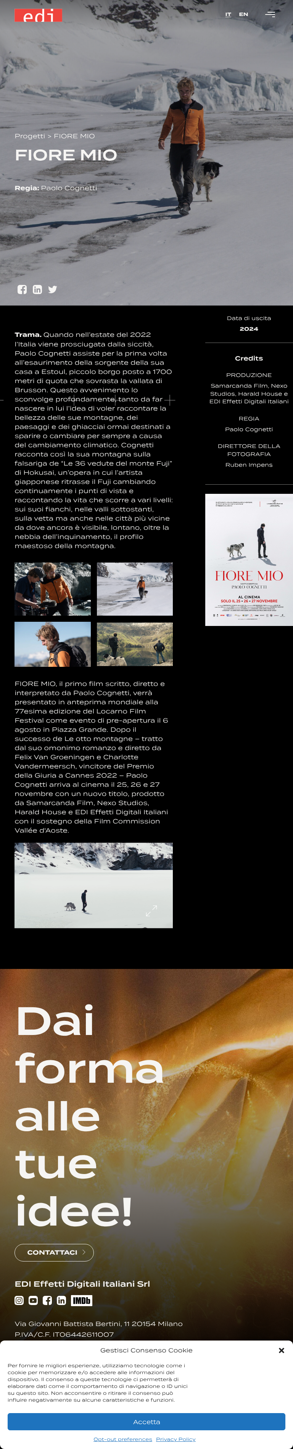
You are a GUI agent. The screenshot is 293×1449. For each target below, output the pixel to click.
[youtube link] (33, 1301)
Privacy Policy (176, 1439)
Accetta (146, 1422)
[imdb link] (81, 1301)
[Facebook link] (47, 1301)
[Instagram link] (19, 1301)
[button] (281, 1350)
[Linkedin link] (61, 1301)
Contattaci (52, 1252)
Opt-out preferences (122, 1439)
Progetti (30, 136)
